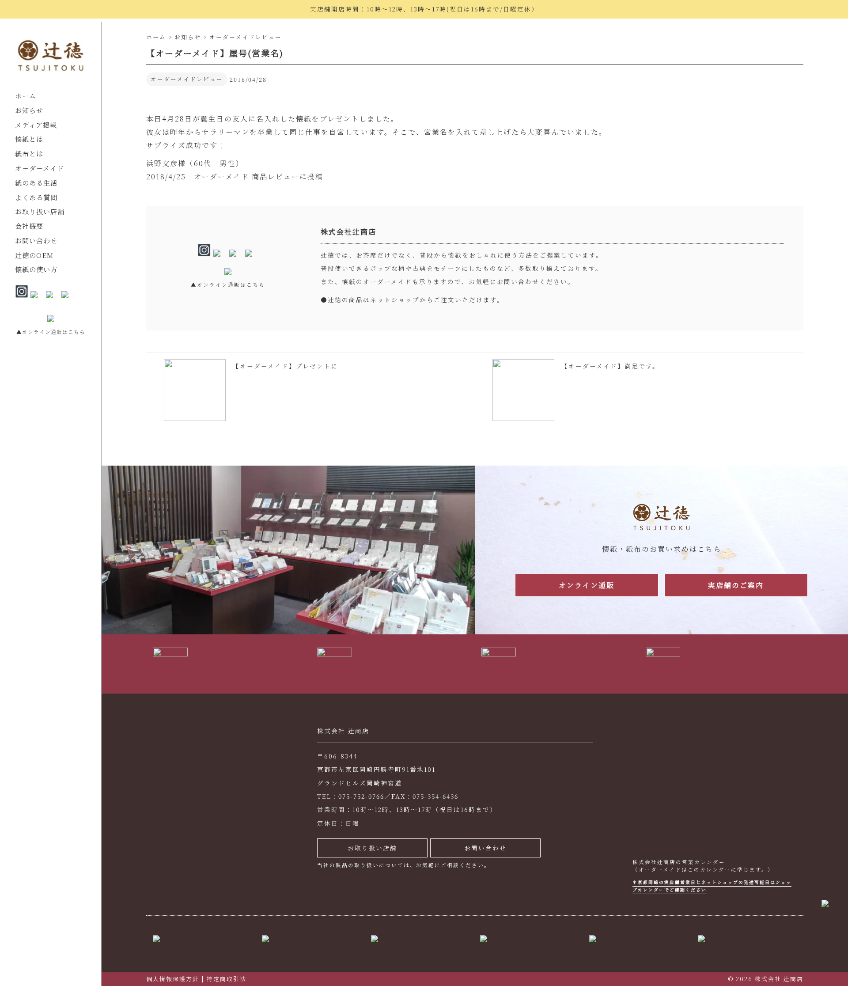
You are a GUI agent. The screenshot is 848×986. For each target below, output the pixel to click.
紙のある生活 (36, 182)
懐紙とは (29, 139)
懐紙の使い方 (36, 269)
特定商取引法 (226, 979)
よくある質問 (36, 197)
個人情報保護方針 (172, 979)
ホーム (25, 95)
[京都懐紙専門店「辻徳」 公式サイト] (50, 57)
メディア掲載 (36, 124)
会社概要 (29, 226)
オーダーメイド (39, 168)
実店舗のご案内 (736, 585)
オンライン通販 (586, 585)
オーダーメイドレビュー (187, 79)
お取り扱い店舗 (39, 211)
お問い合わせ (36, 240)
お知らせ (29, 110)
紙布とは (29, 153)
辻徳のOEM (34, 255)
